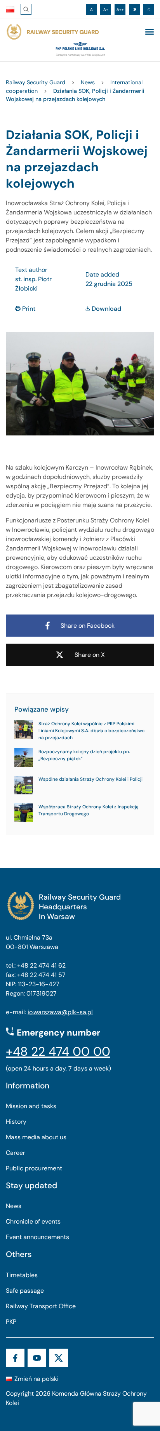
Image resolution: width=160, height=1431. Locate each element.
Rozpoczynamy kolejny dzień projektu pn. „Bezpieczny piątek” (84, 755)
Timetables (22, 1275)
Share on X (90, 655)
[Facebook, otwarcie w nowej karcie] (15, 1358)
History (16, 1122)
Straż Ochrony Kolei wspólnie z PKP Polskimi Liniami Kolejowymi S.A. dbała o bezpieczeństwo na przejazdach (91, 731)
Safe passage (25, 1291)
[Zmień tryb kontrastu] (134, 9)
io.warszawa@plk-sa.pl (60, 1012)
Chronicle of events (33, 1221)
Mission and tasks (31, 1106)
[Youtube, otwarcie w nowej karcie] (37, 1358)
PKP (11, 1322)
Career (15, 1153)
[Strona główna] (52, 32)
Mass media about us (36, 1137)
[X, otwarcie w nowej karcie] (58, 1358)
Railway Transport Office (41, 1306)
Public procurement (34, 1168)
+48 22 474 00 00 (58, 1051)
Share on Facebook (88, 625)
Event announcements (37, 1237)
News (13, 1206)
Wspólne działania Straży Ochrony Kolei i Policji (90, 779)
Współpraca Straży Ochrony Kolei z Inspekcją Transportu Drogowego (88, 810)
